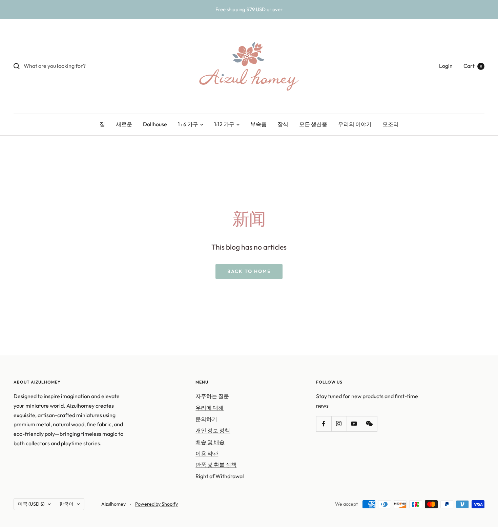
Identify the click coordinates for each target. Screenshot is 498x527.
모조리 (390, 124)
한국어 (66, 504)
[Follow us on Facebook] (323, 423)
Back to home (249, 271)
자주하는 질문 (212, 396)
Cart (472, 65)
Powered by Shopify (156, 504)
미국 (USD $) (31, 504)
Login (446, 65)
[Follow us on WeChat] (369, 423)
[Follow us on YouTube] (354, 423)
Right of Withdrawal (219, 476)
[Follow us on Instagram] (339, 423)
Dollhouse (155, 124)
